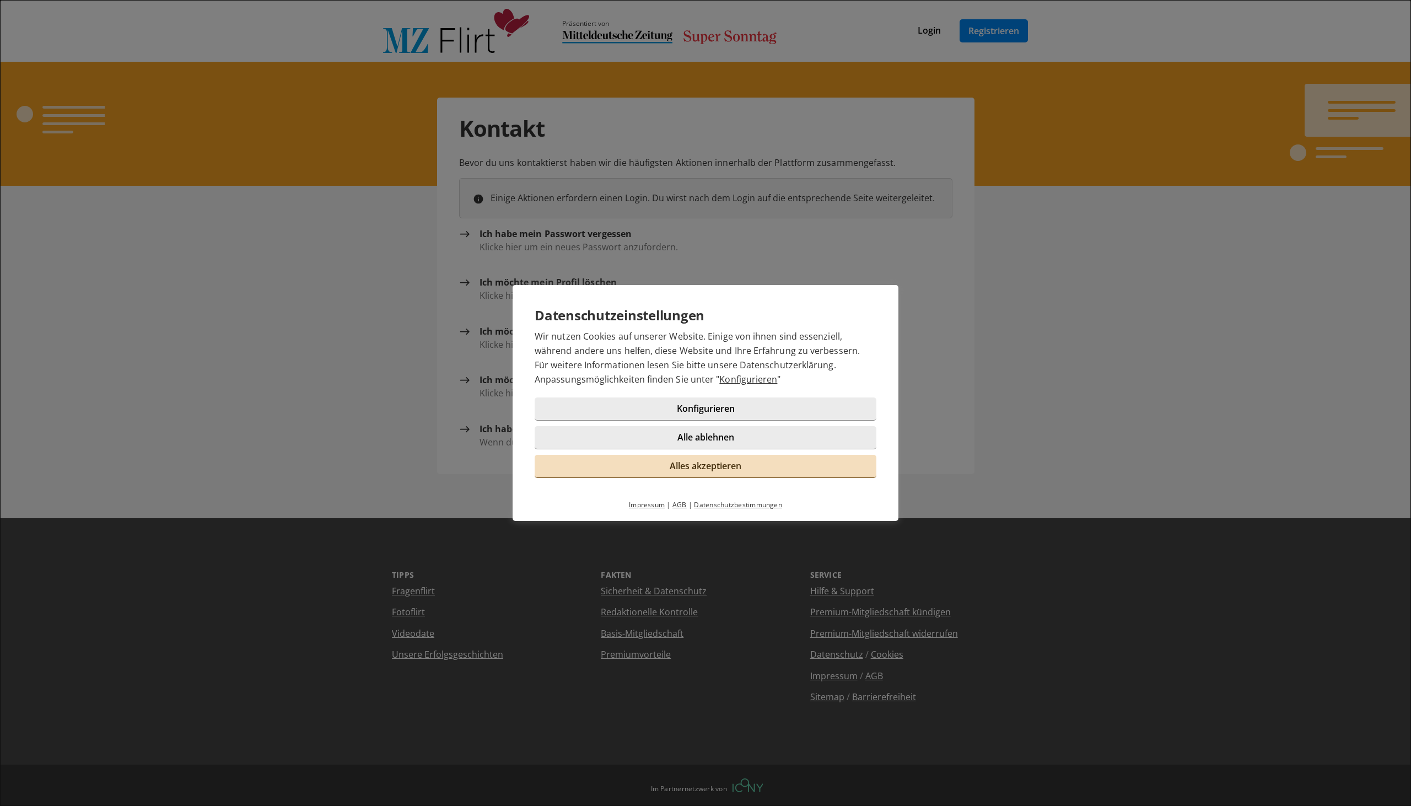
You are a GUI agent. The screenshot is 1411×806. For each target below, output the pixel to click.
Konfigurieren (748, 379)
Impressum (647, 504)
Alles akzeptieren (705, 466)
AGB (679, 504)
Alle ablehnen (705, 437)
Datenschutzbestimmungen (738, 504)
